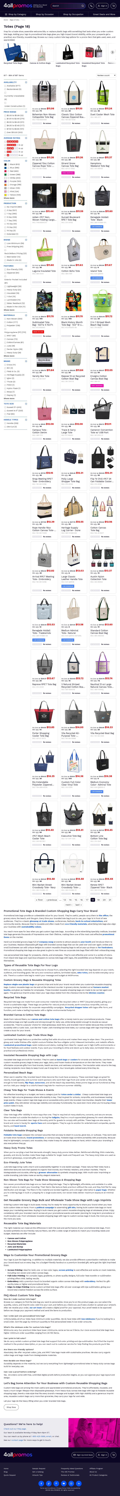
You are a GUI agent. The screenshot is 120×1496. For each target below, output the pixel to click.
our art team (36, 1308)
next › (69, 904)
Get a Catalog (37, 1472)
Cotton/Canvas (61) (15, 342)
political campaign (45, 1207)
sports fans (36, 1123)
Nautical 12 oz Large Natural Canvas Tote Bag (101, 685)
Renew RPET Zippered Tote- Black (101, 886)
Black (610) (15, 164)
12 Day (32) (12, 227)
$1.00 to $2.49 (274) (15, 119)
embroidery (89, 1281)
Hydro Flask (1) (13, 388)
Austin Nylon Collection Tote (98, 578)
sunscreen (40, 1083)
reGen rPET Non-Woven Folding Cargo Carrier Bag (43, 218)
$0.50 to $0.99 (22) (15, 115)
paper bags (101, 1190)
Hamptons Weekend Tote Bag (99, 164)
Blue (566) (14, 168)
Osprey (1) (11, 395)
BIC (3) (10, 368)
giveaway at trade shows (42, 921)
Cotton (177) (12, 322)
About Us (93, 1472)
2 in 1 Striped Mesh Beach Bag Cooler (100, 323)
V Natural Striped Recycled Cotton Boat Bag (72, 685)
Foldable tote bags (13, 1135)
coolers (74, 1059)
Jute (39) (11, 346)
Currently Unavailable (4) (14, 98)
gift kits (71, 1207)
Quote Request (10, 1475)
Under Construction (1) (14, 106)
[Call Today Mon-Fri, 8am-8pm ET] (91, 6)
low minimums (88, 1319)
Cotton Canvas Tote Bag (98, 529)
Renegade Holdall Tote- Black (99, 218)
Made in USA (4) (14, 260)
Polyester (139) (13, 325)
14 (70, 899)
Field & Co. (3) (13, 371)
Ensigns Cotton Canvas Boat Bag (99, 377)
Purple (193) (15, 181)
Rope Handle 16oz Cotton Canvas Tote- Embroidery (43, 529)
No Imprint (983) (14, 207)
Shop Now (11, 1407)
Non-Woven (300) (14, 319)
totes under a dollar (71, 1094)
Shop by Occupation (73, 14)
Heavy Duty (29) (14, 352)
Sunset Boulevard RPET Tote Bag (70, 218)
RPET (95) (11, 336)
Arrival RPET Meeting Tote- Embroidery (43, 578)
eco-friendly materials (76, 924)
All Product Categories (98, 1475)
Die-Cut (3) (12, 427)
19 (98, 899)
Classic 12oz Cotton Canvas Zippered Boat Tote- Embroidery (72, 115)
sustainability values (31, 927)
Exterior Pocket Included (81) (15, 281)
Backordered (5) (14, 89)
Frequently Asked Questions (72, 1468)
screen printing (66, 1270)
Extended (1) (12, 234)
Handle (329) (12, 423)
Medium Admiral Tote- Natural (69, 631)
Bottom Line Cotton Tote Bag (98, 837)
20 (104, 899)
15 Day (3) (11, 230)
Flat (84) (11, 414)
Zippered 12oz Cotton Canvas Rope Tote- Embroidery (43, 164)
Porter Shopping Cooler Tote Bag (40, 734)
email (48, 1436)
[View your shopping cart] (113, 6)
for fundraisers (105, 947)
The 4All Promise (67, 1472)
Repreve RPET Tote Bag (44, 684)
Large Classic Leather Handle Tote (72, 578)
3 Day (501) (12, 210)
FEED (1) (10, 385)
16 (81, 899)
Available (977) (13, 86)
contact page (17, 1440)
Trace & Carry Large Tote (68, 431)
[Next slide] (112, 52)
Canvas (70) (12, 339)
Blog (5, 1472)
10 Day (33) (12, 224)
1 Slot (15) (11, 296)
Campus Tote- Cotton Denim (39, 431)
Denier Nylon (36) (14, 349)
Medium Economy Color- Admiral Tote (100, 783)
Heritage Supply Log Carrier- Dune (70, 529)
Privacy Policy (61, 1488)
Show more (9, 198)
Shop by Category (17, 14)
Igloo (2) (10, 378)
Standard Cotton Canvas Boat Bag (99, 631)
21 (110, 899)
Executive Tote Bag (71, 836)
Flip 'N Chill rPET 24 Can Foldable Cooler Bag (101, 480)
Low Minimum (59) (15, 243)
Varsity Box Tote (40, 376)
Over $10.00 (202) (15, 132)
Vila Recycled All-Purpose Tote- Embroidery (70, 734)
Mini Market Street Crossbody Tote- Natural (71, 886)
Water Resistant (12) (16, 303)
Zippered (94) (13, 273)
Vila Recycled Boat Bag (102, 733)
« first (39, 899)
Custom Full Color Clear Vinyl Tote (71, 783)
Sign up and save (85, 1455)
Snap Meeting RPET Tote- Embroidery (42, 480)
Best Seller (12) (13, 257)
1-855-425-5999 (38, 1436)
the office (103, 915)
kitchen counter (96, 993)
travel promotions (35, 1138)
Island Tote (96, 271)
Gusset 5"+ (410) (14, 407)
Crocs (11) (11, 365)
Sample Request (38, 1468)
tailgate (56, 1117)
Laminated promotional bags (17, 1045)
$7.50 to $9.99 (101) (15, 129)
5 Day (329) (12, 217)
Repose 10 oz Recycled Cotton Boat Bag (73, 377)
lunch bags (62, 1059)
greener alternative (48, 1172)
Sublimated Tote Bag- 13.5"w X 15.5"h (42, 323)
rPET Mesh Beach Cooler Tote (41, 837)
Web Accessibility (73, 1488)
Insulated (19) (13, 293)
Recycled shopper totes (76, 1007)
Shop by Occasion (45, 14)
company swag (46, 942)
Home (6, 1468)
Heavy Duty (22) (14, 290)
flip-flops (29, 1083)
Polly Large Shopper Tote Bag (70, 480)
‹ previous (51, 899)
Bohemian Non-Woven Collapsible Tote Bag (44, 115)
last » (78, 904)
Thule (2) (11, 381)
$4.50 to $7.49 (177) (15, 125)
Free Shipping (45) (15, 246)
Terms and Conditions (47, 1488)
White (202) (15, 178)
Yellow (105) (15, 195)
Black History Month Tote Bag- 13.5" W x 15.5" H (72, 323)
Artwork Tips (37, 1475)
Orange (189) (15, 184)
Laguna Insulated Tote (44, 271)
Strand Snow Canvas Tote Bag (70, 164)
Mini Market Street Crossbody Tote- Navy (44, 886)
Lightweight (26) (14, 286)
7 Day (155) (12, 220)
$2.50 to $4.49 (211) (15, 122)
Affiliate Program (96, 1468)
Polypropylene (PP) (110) (15, 332)
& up (20, 145)
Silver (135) (15, 188)
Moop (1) (11, 392)
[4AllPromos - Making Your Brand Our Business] (18, 5)
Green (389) (15, 174)
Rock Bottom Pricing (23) (15, 253)
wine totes (82, 973)
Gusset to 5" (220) (15, 410)
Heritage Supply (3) (15, 375)
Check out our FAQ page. (15, 1429)
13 (65, 899)
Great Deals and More (104, 14)
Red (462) (14, 171)
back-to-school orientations (89, 921)
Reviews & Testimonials (70, 1475)
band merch (20, 1126)
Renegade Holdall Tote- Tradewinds (41, 631)
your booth (86, 942)
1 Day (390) (12, 214)
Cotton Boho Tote (70, 271)
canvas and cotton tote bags (45, 1019)
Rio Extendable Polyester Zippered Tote (42, 783)
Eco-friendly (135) (15, 269)
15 (76, 899)
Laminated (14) (14, 300)
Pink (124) (14, 191)
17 (87, 899)
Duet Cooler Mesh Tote (102, 114)
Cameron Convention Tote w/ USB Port (101, 431)
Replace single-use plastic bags (19, 984)
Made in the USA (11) (16, 307)
